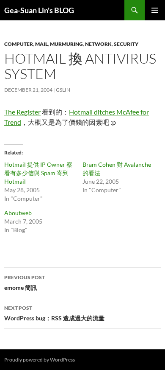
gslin (63, 90)
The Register (22, 112)
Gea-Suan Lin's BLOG (39, 10)
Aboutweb (18, 212)
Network (98, 44)
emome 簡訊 (24, 282)
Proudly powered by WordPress (39, 359)
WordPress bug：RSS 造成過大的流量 (54, 313)
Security (126, 44)
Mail (41, 44)
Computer (18, 44)
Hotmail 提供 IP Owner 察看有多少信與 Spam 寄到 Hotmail (38, 173)
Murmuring (66, 44)
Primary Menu (155, 10)
